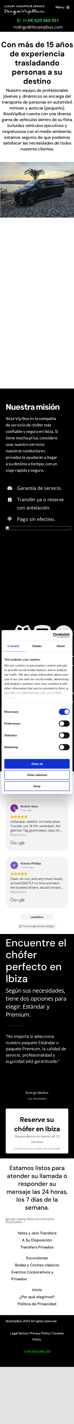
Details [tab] (37, 645)
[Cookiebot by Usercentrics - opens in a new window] (53, 635)
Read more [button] (18, 835)
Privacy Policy (40, 1333)
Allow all (37, 763)
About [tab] (61, 645)
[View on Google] (14, 808)
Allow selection (37, 775)
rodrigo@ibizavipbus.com (38, 27)
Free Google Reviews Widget (38, 926)
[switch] (64, 723)
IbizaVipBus (14, 1321)
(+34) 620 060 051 (37, 1352)
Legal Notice (19, 1333)
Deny (37, 786)
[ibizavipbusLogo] (24, 7)
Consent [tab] (13, 645)
